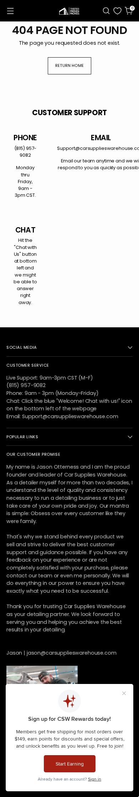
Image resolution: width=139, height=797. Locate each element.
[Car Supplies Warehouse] (69, 11)
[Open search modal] (106, 11)
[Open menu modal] (10, 11)
